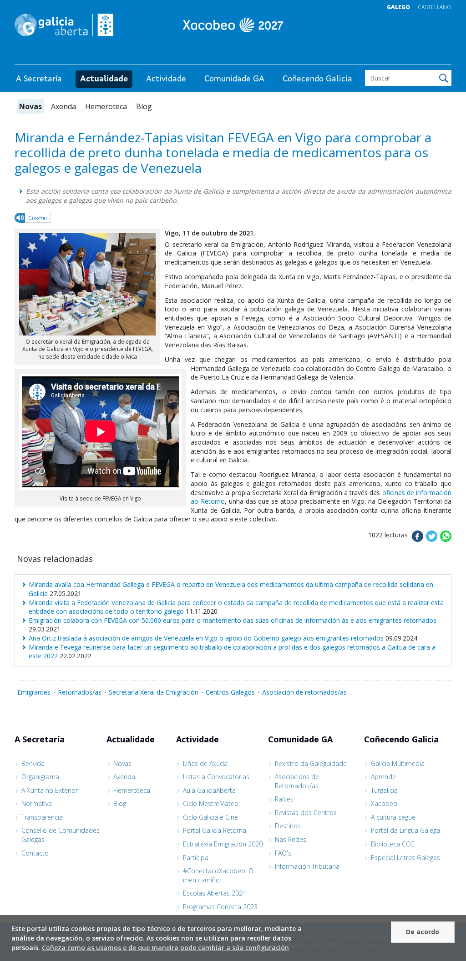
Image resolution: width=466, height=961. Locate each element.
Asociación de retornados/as (304, 692)
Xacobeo (384, 803)
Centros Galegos (230, 692)
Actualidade (104, 79)
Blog (144, 106)
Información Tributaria (307, 866)
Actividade (166, 79)
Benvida (33, 763)
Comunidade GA (234, 79)
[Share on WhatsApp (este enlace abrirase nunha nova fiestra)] (445, 539)
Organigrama (40, 776)
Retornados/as (79, 692)
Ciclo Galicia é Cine (210, 817)
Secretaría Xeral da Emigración (153, 692)
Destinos (288, 825)
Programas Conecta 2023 (220, 906)
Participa (195, 857)
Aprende (383, 776)
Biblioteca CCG (393, 844)
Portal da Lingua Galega (405, 830)
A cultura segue (393, 817)
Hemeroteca (106, 106)
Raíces (284, 799)
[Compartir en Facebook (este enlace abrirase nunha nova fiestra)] (417, 539)
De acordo (422, 931)
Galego (398, 7)
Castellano (434, 7)
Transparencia (42, 817)
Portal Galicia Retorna (214, 830)
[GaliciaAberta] (409, 55)
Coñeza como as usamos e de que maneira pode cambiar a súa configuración (165, 947)
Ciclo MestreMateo (210, 803)
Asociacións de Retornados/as (297, 781)
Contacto (35, 853)
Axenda (63, 106)
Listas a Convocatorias (216, 776)
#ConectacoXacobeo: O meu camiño (218, 875)
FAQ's (283, 853)
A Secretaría (39, 79)
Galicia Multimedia (398, 763)
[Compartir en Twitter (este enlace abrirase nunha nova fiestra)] (431, 539)
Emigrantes (34, 692)
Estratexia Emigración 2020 (223, 844)
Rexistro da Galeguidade (311, 763)
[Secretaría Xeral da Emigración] (233, 25)
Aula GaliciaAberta (209, 790)
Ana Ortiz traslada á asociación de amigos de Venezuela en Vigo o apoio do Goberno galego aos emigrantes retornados (206, 638)
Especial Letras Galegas (405, 857)
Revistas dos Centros (306, 812)
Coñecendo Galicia (317, 79)
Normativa (36, 803)
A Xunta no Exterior (49, 790)
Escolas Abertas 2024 (214, 893)
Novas (30, 106)
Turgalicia (384, 790)
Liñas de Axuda (205, 763)
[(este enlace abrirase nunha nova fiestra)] (33, 219)
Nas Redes (290, 839)
